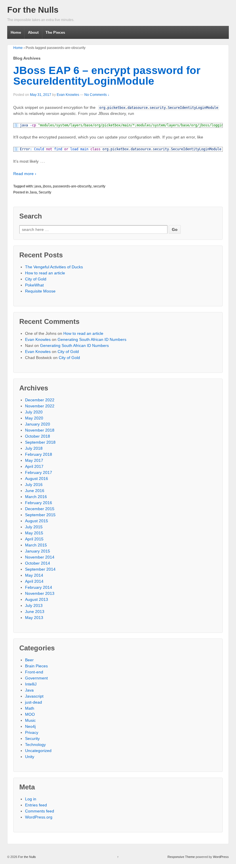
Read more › (24, 173)
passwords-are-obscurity (72, 186)
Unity (29, 756)
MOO (30, 714)
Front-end (34, 672)
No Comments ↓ (96, 95)
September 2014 (40, 569)
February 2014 (38, 587)
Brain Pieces (36, 666)
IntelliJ (31, 684)
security (99, 186)
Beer (29, 660)
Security (45, 192)
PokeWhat (34, 285)
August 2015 (36, 521)
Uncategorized (38, 750)
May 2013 (34, 617)
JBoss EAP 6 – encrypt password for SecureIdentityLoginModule (106, 75)
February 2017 (38, 472)
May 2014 (34, 575)
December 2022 (39, 400)
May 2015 (34, 533)
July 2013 (34, 605)
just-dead (33, 702)
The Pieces (55, 32)
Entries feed (36, 805)
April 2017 (34, 466)
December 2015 (39, 508)
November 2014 (39, 557)
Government (36, 678)
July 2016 (34, 484)
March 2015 (36, 545)
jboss (47, 186)
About (33, 32)
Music (30, 720)
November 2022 (39, 406)
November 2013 (39, 593)
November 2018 (39, 430)
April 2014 (34, 581)
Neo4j (30, 726)
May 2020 (34, 418)
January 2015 (37, 551)
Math (29, 708)
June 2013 (34, 611)
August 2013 (36, 599)
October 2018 (37, 436)
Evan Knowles (68, 95)
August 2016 (36, 478)
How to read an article (45, 273)
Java (33, 192)
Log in (30, 799)
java (38, 186)
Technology (35, 744)
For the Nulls (32, 9)
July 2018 (34, 448)
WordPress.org (38, 817)
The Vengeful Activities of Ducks (54, 267)
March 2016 (36, 496)
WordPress (221, 857)
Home (16, 32)
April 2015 (34, 539)
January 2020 (37, 424)
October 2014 (37, 563)
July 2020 (34, 412)
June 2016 (34, 490)
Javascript (34, 696)
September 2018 (40, 442)
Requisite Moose (40, 291)
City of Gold (35, 279)
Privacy (31, 732)
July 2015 (34, 527)
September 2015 (40, 514)
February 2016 (38, 502)
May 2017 (34, 460)
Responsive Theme (181, 857)
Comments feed (39, 811)
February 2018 (38, 454)
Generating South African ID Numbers (92, 339)
